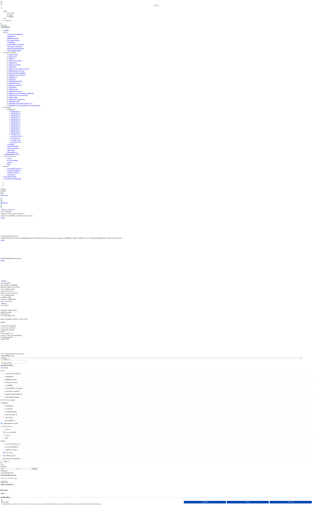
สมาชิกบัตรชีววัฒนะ (13, 146)
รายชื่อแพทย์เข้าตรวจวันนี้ (11, 154)
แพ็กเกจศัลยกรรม (12, 152)
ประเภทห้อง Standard (16, 136)
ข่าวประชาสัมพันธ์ (12, 160)
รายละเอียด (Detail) (6, 363)
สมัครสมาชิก (4, 482)
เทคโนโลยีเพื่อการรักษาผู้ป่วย (15, 44)
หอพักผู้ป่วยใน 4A (15, 117)
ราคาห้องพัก (10, 144)
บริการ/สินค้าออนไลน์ (10, 176)
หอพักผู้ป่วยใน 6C (15, 134)
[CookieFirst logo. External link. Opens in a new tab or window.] (1, 500)
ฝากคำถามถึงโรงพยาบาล (14, 168)
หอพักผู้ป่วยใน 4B (15, 119)
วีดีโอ (8, 164)
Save (5, 359)
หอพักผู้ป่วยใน (11, 109)
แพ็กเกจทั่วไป (11, 150)
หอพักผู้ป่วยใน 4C (15, 121)
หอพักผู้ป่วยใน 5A (15, 123)
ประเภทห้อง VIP (15, 138)
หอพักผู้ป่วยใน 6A (15, 130)
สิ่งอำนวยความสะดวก (13, 40)
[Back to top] (1, 463)
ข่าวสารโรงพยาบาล (9, 156)
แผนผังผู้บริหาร (11, 36)
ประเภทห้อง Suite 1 (15, 140)
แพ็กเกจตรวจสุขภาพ (13, 148)
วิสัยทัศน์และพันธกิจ (13, 38)
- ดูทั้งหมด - (4, 281)
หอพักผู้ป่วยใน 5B (15, 126)
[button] (3, 195)
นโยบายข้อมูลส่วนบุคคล (14, 50)
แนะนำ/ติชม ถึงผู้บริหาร (14, 170)
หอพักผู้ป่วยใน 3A (15, 111)
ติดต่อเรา (6, 166)
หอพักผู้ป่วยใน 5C (15, 128)
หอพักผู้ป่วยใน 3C (15, 115)
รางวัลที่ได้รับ (11, 42)
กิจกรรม (9, 158)
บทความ (9, 162)
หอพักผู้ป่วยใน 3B (15, 113)
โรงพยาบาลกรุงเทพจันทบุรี (14, 34)
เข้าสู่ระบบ (34, 468)
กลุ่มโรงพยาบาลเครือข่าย (14, 46)
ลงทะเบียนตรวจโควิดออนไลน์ (12, 178)
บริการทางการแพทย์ (10, 52)
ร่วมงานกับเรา (11, 174)
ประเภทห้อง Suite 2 (15, 142)
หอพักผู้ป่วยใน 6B (15, 132)
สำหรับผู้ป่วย (7, 107)
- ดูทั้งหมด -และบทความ (7, 209)
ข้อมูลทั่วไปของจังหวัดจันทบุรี (15, 48)
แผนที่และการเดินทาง (13, 172)
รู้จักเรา (6, 32)
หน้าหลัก (6, 30)
